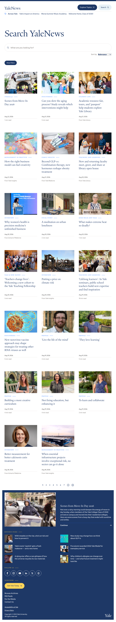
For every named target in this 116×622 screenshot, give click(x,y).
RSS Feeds (9, 596)
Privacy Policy (9, 610)
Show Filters (11, 63)
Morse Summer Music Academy (54, 14)
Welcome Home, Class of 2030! (81, 14)
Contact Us (9, 602)
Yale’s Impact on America (29, 14)
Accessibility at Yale (11, 607)
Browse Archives (11, 593)
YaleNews (12, 8)
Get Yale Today (13, 585)
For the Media (10, 599)
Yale (108, 616)
